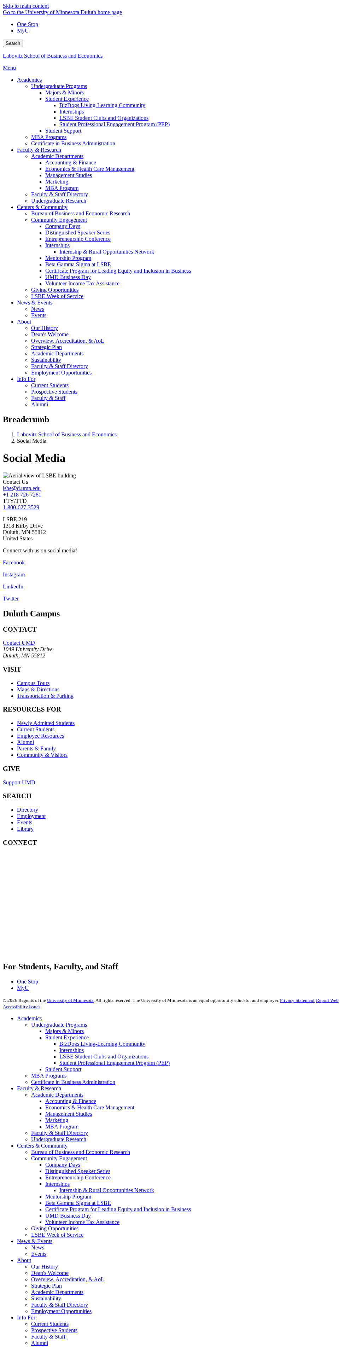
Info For (26, 1318)
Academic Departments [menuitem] (57, 156)
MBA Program (61, 1127)
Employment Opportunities (61, 1311)
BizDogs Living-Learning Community (102, 1044)
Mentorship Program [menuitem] (68, 258)
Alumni (25, 742)
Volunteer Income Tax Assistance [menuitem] (82, 283)
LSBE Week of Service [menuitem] (57, 296)
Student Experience (67, 1037)
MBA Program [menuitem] (61, 188)
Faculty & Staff (48, 1337)
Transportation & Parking (45, 696)
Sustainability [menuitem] (46, 360)
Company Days (62, 1165)
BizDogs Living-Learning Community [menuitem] (102, 105)
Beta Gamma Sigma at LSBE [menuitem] (78, 264)
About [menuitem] (24, 322)
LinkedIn (13, 587)
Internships (71, 1050)
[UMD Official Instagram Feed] (56, 888)
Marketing (56, 1120)
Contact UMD (19, 643)
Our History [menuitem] (44, 328)
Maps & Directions (38, 689)
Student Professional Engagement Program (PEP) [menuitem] (114, 124)
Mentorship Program (68, 1197)
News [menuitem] (37, 309)
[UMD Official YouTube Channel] (56, 907)
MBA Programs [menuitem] (48, 137)
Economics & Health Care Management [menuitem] (89, 169)
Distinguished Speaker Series (77, 1171)
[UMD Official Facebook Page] (56, 869)
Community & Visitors (42, 755)
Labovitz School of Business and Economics (53, 56)
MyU (23, 31)
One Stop (27, 24)
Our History (44, 1267)
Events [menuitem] (38, 315)
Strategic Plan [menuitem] (46, 347)
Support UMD (19, 782)
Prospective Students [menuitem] (54, 392)
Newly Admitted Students (46, 723)
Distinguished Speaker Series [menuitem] (77, 233)
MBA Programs (48, 1076)
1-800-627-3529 (21, 507)
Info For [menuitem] (26, 379)
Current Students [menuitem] (50, 385)
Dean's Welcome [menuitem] (50, 334)
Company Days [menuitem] (62, 226)
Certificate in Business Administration (73, 1082)
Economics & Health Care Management (89, 1107)
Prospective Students (54, 1330)
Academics (29, 1018)
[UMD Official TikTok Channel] (56, 945)
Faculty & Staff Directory (59, 1133)
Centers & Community (42, 1146)
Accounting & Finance (70, 1101)
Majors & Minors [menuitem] (64, 92)
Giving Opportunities (54, 1228)
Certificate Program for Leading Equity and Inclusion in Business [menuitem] (118, 271)
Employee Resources (40, 736)
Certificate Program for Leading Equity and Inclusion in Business (118, 1209)
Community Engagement (59, 1158)
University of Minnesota (70, 1000)
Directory (27, 810)
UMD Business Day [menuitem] (68, 277)
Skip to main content (26, 6)
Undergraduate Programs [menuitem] (59, 86)
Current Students (35, 729)
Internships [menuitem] (71, 112)
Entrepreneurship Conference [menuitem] (78, 239)
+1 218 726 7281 (22, 495)
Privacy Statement (297, 1000)
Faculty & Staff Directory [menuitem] (59, 194)
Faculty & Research (39, 1088)
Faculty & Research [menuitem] (39, 150)
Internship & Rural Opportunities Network (106, 1190)
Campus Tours (33, 683)
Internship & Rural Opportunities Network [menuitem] (106, 252)
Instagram (14, 574)
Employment (31, 816)
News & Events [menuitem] (34, 303)
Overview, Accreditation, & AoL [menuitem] (67, 341)
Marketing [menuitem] (56, 182)
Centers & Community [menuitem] (42, 207)
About (24, 1260)
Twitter (11, 599)
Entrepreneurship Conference (78, 1177)
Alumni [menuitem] (39, 404)
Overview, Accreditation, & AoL (67, 1279)
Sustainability (46, 1298)
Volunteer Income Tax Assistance (82, 1222)
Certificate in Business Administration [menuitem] (73, 143)
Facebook (14, 562)
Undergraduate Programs (59, 1025)
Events (24, 822)
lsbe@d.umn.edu (22, 488)
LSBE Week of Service (57, 1235)
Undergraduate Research (58, 1139)
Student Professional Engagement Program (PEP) (114, 1063)
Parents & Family (36, 748)
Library (25, 829)
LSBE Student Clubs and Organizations (103, 1057)
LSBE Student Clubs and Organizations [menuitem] (103, 118)
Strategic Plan (46, 1286)
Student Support (63, 1069)
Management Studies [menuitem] (68, 175)
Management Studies (68, 1114)
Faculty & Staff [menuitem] (48, 398)
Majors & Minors (64, 1031)
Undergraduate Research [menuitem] (58, 201)
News (37, 1247)
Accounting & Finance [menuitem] (70, 162)
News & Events (34, 1241)
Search (13, 43)
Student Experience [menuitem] (67, 99)
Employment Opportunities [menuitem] (61, 373)
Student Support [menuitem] (63, 131)
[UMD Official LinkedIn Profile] (56, 926)
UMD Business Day (68, 1216)
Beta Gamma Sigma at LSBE (78, 1203)
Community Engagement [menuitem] (59, 220)
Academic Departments (57, 1095)
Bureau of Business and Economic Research (80, 1152)
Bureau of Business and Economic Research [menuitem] (80, 213)
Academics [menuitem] (29, 80)
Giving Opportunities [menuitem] (54, 290)
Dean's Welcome (50, 1273)
